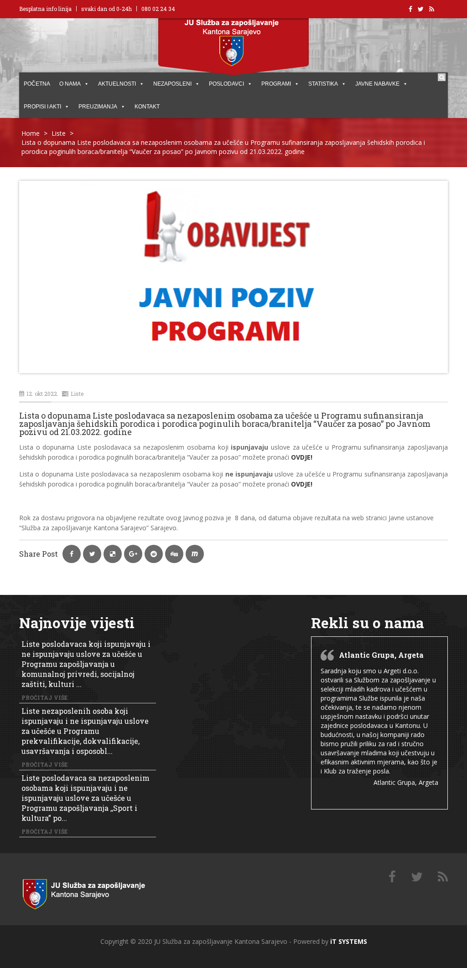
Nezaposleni (172, 84)
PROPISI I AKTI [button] (42, 106)
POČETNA (37, 84)
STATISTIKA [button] (323, 84)
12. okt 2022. (42, 393)
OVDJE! (302, 484)
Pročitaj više (44, 697)
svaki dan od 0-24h (106, 8)
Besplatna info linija (45, 8)
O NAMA (70, 84)
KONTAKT (147, 106)
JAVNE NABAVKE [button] (377, 84)
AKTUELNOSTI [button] (117, 84)
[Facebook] (392, 877)
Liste (59, 133)
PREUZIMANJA (97, 106)
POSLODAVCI (226, 84)
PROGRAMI (276, 84)
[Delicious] (443, 877)
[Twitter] (417, 877)
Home (30, 133)
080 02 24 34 (158, 8)
